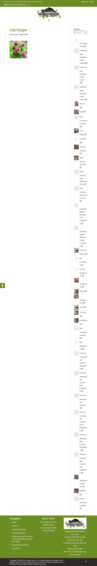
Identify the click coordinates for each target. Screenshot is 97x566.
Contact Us (16, 549)
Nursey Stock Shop (18, 529)
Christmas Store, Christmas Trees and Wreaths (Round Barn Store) (22, 538)
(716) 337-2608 (9, 2)
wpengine (15, 34)
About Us (15, 526)
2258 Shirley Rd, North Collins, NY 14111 (29, 2)
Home (14, 522)
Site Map (13, 564)
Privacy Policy (22, 564)
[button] (2, 285)
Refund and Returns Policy (37, 564)
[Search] (85, 32)
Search (76, 29)
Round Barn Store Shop (20, 545)
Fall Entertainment (19, 533)
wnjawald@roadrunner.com (17, 5)
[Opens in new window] (29, 5)
